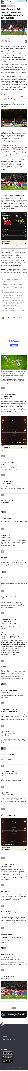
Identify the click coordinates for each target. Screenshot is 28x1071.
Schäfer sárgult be (7, 518)
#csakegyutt (5, 648)
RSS (3, 1031)
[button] (26, 3)
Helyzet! (4, 557)
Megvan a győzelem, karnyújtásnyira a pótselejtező (8, 396)
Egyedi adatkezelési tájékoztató (10, 1042)
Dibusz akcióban (7, 934)
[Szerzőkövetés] (9, 39)
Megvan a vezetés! (7, 954)
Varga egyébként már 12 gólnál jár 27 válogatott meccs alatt (9, 621)
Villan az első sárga (8, 754)
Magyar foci (11, 6)
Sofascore (10, 350)
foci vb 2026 (9, 3)
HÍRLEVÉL (5, 1034)
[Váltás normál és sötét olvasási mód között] (10, 1)
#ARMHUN (13, 646)
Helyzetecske (6, 891)
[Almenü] (7, 1)
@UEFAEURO (15, 648)
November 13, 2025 (8, 654)
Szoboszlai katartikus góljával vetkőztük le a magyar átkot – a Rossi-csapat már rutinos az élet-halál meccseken (13, 374)
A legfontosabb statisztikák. (7, 450)
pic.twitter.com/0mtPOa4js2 (11, 650)
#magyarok (22, 646)
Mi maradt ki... (6, 667)
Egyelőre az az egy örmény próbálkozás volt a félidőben (8, 734)
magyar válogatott (18, 3)
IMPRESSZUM (5, 1036)
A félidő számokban (8, 815)
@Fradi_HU (6, 641)
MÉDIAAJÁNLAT (6, 1044)
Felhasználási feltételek (9, 1039)
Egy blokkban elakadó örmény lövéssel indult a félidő (9, 773)
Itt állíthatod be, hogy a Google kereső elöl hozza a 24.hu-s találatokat (15, 1014)
